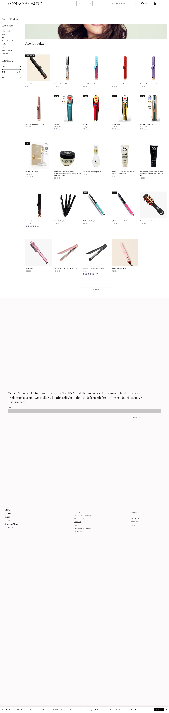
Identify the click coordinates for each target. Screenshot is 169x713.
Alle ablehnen (147, 710)
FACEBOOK (135, 519)
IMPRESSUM (78, 531)
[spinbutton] (67, 133)
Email (10, 407)
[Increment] (79, 133)
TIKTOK (133, 525)
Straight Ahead (11, 523)
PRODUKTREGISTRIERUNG (82, 515)
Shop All (9, 527)
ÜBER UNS (77, 522)
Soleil (7, 520)
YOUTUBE (134, 522)
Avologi (8, 513)
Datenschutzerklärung (116, 710)
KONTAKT (77, 512)
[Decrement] (55, 133)
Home (8, 509)
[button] (155, 3)
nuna (7, 516)
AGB (75, 525)
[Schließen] (166, 709)
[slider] (2, 69)
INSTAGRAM (135, 512)
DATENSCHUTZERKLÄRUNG (83, 528)
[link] (33, 226)
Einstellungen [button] (135, 710)
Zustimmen (159, 710)
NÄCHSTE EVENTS (80, 519)
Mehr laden (96, 289)
